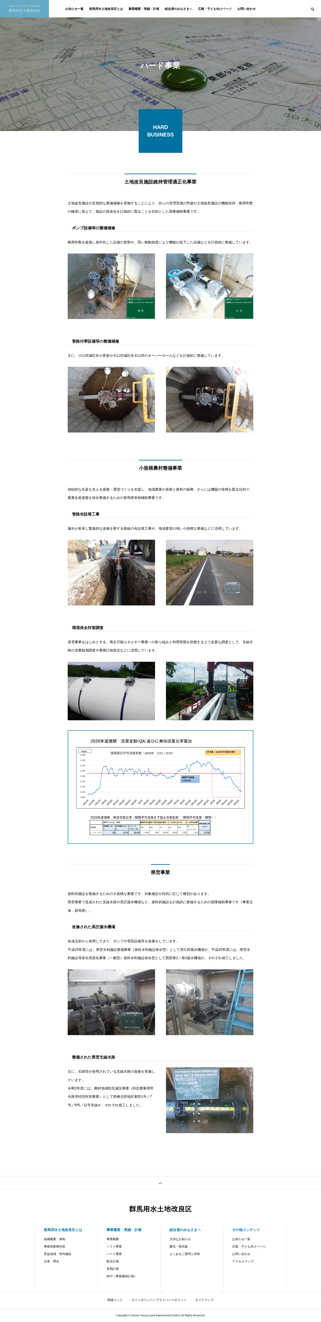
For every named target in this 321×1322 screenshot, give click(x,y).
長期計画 (113, 1268)
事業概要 (113, 1239)
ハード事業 (114, 1254)
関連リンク (115, 1300)
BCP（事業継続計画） (122, 1276)
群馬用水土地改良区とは (106, 8)
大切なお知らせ (180, 1239)
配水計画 (113, 1261)
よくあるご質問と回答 (184, 1254)
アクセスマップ (243, 1261)
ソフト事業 (114, 1246)
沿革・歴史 (51, 1261)
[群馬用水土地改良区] (24, 8)
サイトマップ (204, 1300)
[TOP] (160, 1182)
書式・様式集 (178, 1246)
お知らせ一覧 (74, 8)
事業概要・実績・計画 (144, 8)
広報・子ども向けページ (215, 8)
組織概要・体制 (54, 1239)
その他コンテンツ (246, 1230)
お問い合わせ (246, 8)
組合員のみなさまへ (178, 8)
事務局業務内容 (54, 1246)
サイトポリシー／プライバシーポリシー (158, 1300)
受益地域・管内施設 (57, 1254)
